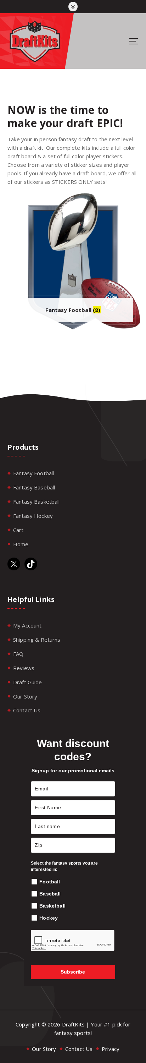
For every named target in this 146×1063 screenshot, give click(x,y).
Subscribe (73, 972)
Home (21, 544)
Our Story (25, 696)
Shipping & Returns (37, 639)
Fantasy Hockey (33, 515)
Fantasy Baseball (34, 487)
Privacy (111, 1048)
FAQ (18, 653)
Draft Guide (27, 682)
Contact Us (27, 710)
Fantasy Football (33, 473)
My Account (27, 625)
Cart (18, 529)
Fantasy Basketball (36, 501)
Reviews (23, 668)
